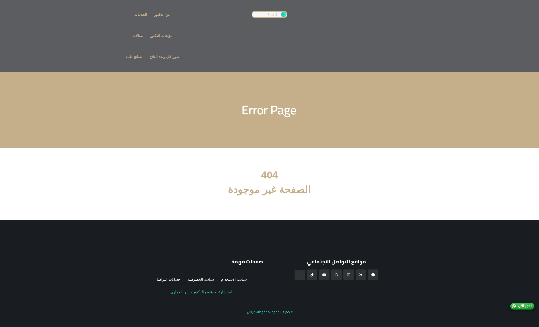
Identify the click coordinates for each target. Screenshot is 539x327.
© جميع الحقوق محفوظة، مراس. (269, 312)
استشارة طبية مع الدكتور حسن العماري (201, 292)
